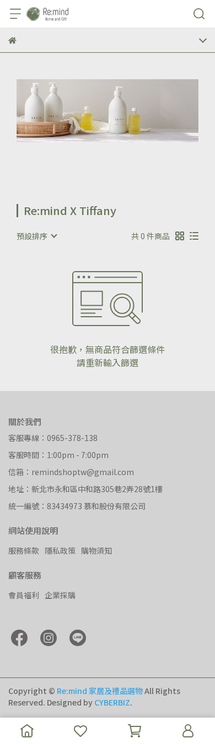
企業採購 (60, 594)
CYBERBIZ (112, 702)
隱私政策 (60, 550)
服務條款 (23, 550)
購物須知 (96, 550)
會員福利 (23, 594)
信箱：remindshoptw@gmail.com (71, 471)
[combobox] (36, 236)
